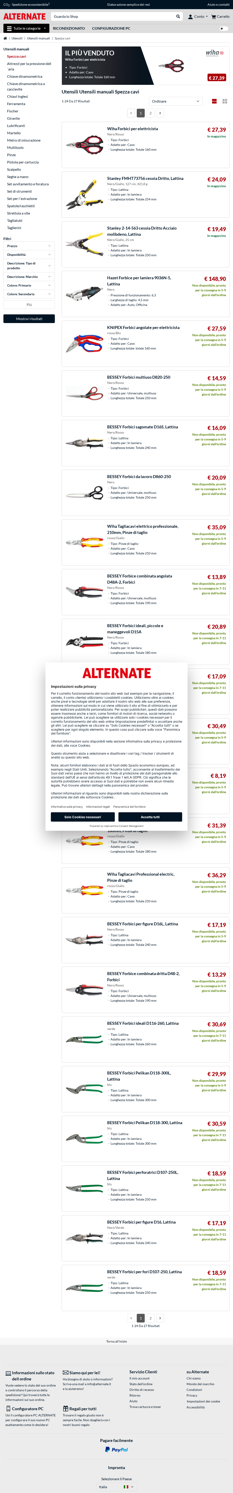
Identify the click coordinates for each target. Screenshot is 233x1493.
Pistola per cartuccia (23, 162)
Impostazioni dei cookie (203, 1401)
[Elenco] (214, 101)
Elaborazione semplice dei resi (128, 4)
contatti (224, 4)
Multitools (15, 147)
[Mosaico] (225, 101)
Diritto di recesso (141, 1390)
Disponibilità (16, 254)
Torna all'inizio (116, 1341)
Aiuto (211, 4)
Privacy (192, 1395)
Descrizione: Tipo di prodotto (21, 265)
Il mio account (139, 1378)
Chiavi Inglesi (17, 96)
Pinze (11, 155)
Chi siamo (194, 1378)
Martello (14, 133)
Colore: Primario (19, 285)
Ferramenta (16, 103)
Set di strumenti (19, 191)
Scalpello (14, 169)
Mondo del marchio (200, 1384)
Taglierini (14, 227)
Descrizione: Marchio (22, 277)
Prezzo (12, 246)
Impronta (116, 1467)
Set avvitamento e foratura (28, 184)
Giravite (13, 118)
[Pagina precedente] (131, 113)
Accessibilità (196, 1407)
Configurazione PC (111, 28)
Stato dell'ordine (140, 1384)
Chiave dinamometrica (24, 76)
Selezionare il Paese (116, 1479)
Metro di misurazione (24, 140)
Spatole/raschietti (21, 206)
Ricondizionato (69, 28)
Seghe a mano (17, 176)
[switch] (224, 28)
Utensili (17, 38)
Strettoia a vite (18, 213)
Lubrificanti (16, 125)
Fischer (12, 111)
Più (29, 304)
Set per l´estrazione (22, 198)
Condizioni (194, 1390)
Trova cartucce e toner (145, 1407)
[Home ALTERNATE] (24, 16)
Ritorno (134, 1395)
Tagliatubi (14, 220)
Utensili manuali (38, 38)
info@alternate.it (99, 1384)
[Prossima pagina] (160, 113)
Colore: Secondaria (20, 294)
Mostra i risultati (29, 318)
